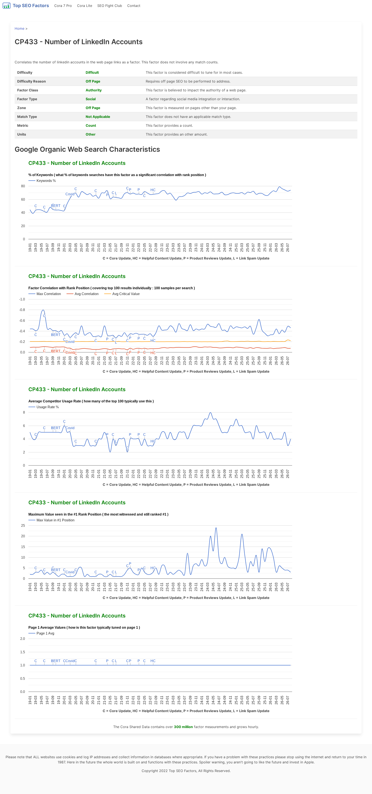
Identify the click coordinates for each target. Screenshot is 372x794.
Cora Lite (84, 5)
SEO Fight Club (109, 5)
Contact (133, 5)
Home (19, 28)
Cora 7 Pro (63, 5)
